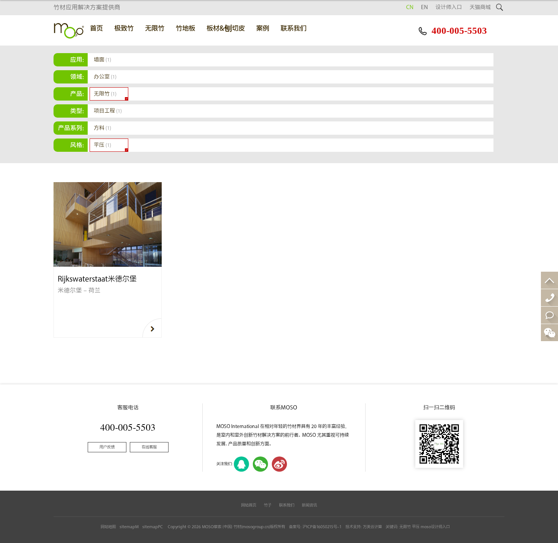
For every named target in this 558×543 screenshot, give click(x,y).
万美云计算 (372, 526)
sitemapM (129, 526)
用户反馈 (107, 447)
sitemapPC (152, 526)
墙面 (102, 60)
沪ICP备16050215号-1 (322, 526)
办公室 (105, 77)
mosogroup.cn (255, 526)
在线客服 (149, 447)
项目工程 (108, 111)
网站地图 (108, 526)
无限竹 (105, 94)
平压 (102, 145)
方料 (102, 128)
